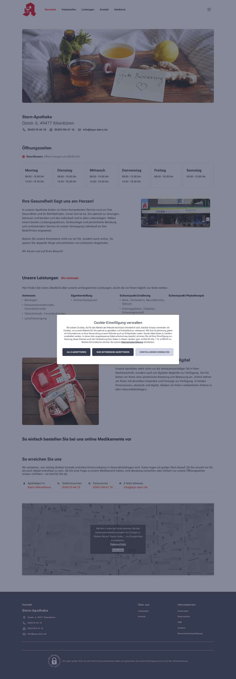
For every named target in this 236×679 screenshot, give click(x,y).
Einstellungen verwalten (154, 352)
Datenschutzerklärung (132, 342)
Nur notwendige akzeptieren (113, 352)
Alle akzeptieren (76, 352)
